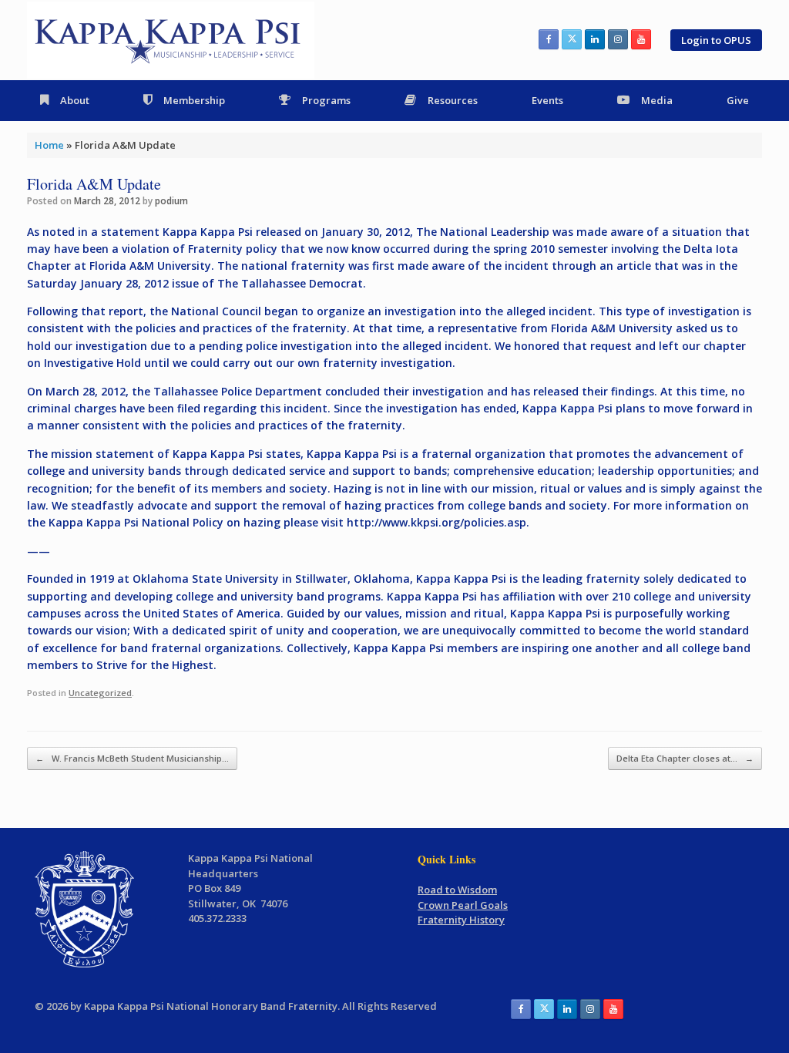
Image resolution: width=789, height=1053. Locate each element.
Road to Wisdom (457, 890)
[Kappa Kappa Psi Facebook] (549, 39)
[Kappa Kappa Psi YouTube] (641, 39)
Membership (194, 100)
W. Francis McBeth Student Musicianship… (132, 758)
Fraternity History (461, 920)
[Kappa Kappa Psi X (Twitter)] (572, 39)
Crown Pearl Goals (463, 905)
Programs (326, 100)
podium (171, 200)
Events (547, 100)
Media (657, 100)
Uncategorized (100, 692)
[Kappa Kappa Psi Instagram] (618, 39)
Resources (453, 100)
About (74, 100)
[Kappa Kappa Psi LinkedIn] (595, 39)
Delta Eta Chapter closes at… (685, 758)
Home (49, 145)
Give (738, 100)
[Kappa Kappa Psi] (170, 40)
